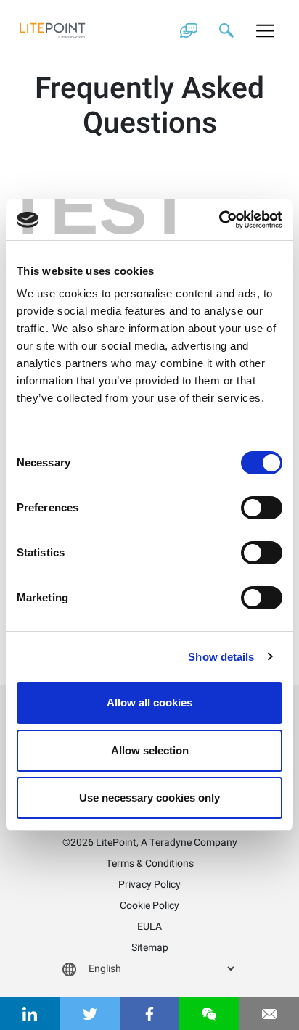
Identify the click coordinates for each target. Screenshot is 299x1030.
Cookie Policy (149, 905)
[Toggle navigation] (265, 30)
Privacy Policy (149, 884)
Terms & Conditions (150, 863)
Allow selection (150, 750)
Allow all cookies (149, 702)
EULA (149, 926)
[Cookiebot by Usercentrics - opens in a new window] (218, 219)
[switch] (261, 507)
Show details (221, 657)
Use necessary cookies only (149, 797)
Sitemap (149, 947)
